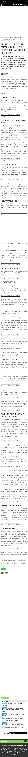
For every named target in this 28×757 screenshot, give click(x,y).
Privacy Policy (4, 752)
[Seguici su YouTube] (5, 1)
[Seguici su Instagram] (3, 1)
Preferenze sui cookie (12, 752)
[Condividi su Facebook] (2, 74)
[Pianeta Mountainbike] (2, 4)
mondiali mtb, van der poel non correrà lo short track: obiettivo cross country (13, 719)
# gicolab (3, 569)
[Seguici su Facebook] (9, 1)
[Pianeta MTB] (6, 741)
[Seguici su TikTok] (1, 1)
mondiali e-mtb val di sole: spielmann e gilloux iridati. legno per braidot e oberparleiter (12, 723)
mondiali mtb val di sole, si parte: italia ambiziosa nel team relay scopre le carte (12, 728)
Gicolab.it (15, 556)
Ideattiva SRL (14, 754)
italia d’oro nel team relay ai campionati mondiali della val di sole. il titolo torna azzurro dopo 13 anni (13, 709)
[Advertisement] (14, 21)
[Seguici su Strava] (7, 1)
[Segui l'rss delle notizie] (4, 74)
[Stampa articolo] (7, 74)
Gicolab (15, 250)
